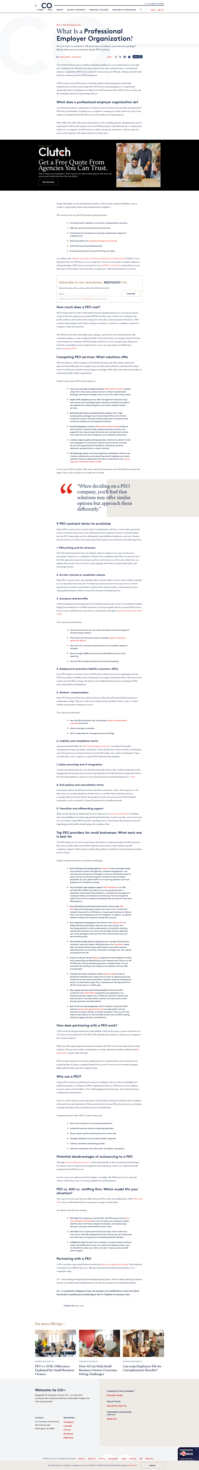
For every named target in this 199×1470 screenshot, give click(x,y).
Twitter (67, 1429)
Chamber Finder (115, 1395)
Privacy (102, 1459)
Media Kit (112, 1418)
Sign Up (161, 10)
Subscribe (131, 293)
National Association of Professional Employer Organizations (98, 259)
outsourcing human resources (78, 1162)
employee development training (103, 241)
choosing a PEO (69, 349)
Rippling (95, 958)
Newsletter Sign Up (116, 1405)
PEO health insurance (114, 389)
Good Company (76, 10)
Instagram (69, 1422)
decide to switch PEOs (119, 814)
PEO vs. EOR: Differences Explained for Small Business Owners (54, 1370)
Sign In (153, 10)
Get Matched (48, 182)
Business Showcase (124, 10)
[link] (141, 10)
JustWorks (118, 944)
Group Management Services (91, 1009)
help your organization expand (114, 1265)
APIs (133, 777)
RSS (140, 1459)
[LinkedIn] (125, 57)
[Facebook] (116, 57)
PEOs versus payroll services (108, 426)
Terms (124, 1459)
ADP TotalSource (111, 887)
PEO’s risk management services (96, 746)
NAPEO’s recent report (111, 266)
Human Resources (72, 25)
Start (40, 10)
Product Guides (99, 10)
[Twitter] (120, 57)
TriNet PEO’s (89, 993)
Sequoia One (118, 923)
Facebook (68, 1433)
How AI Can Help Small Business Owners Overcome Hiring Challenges (98, 1370)
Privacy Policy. (86, 299)
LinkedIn (68, 1425)
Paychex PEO (109, 974)
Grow (59, 10)
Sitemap (133, 1459)
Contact (81, 1459)
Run (50, 10)
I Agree (152, 1465)
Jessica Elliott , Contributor (70, 57)
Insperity (106, 868)
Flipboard (68, 1437)
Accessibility (113, 1459)
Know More (132, 1465)
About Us (92, 1459)
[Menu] (36, 5)
